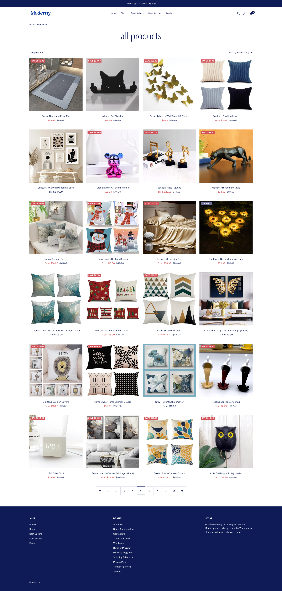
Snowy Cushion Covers (56, 259)
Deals (169, 13)
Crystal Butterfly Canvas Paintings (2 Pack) (226, 330)
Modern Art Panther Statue (226, 187)
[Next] (182, 490)
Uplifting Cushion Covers (56, 402)
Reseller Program (122, 548)
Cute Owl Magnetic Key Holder (226, 473)
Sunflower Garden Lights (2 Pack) (226, 259)
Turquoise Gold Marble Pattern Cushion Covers (55, 330)
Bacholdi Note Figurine (169, 187)
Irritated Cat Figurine (113, 116)
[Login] (244, 13)
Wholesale (118, 543)
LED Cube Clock (56, 473)
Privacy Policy (120, 562)
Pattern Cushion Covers (169, 330)
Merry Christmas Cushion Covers (112, 330)
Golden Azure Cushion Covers (169, 473)
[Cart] (251, 13)
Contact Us (119, 534)
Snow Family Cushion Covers (113, 259)
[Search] (238, 13)
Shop (123, 13)
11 (174, 490)
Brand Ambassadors (123, 529)
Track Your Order (122, 538)
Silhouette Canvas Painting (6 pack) (56, 187)
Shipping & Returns (123, 557)
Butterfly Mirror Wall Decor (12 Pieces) (169, 116)
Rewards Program (122, 552)
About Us (118, 524)
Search (117, 571)
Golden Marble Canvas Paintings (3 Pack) (113, 473)
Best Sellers (137, 13)
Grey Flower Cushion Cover (169, 402)
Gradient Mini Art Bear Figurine (112, 187)
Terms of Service (122, 566)
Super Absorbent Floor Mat (56, 116)
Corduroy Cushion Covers (226, 116)
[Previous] (100, 490)
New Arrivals (155, 13)
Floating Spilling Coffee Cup (226, 402)
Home (113, 13)
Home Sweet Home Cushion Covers (112, 402)
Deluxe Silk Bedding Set (169, 259)
